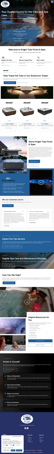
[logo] (5, 4)
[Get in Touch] (38, 57)
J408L (45, 121)
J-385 (27, 121)
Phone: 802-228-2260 (19, 41)
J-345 (9, 121)
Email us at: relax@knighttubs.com (19, 38)
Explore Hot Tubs (6, 60)
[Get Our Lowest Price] (21, 57)
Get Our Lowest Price (25, 60)
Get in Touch (40, 60)
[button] (52, 2)
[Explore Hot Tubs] (3, 57)
